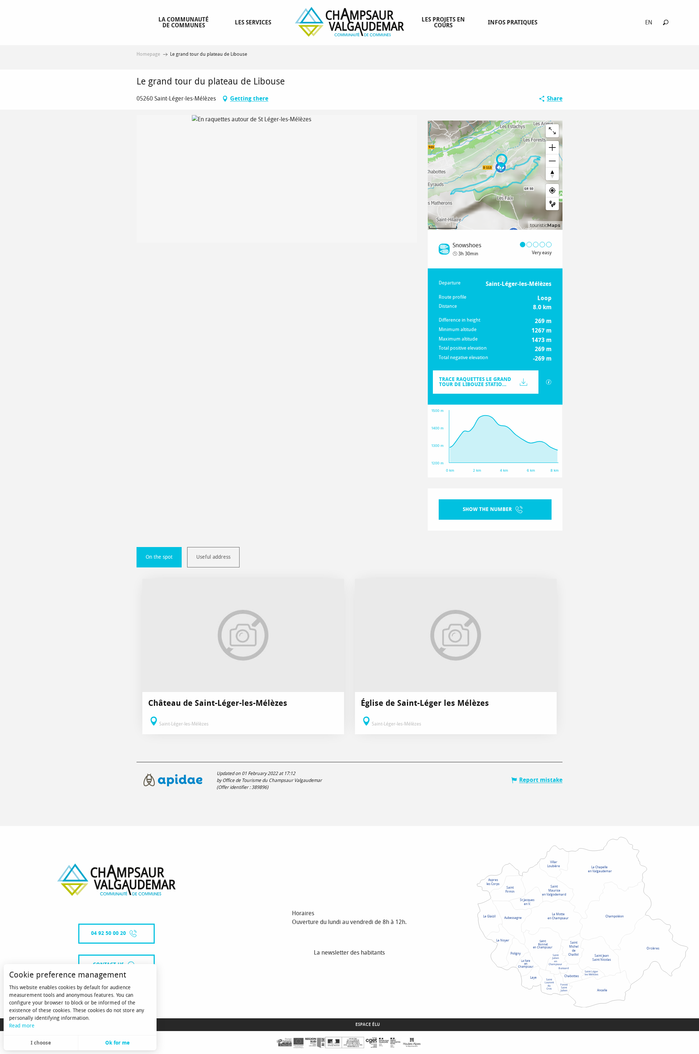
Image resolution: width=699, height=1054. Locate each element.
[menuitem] (185, 22)
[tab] (159, 557)
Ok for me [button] (117, 1043)
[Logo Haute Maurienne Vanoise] (116, 880)
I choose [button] (41, 1043)
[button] (665, 22)
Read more (22, 1026)
